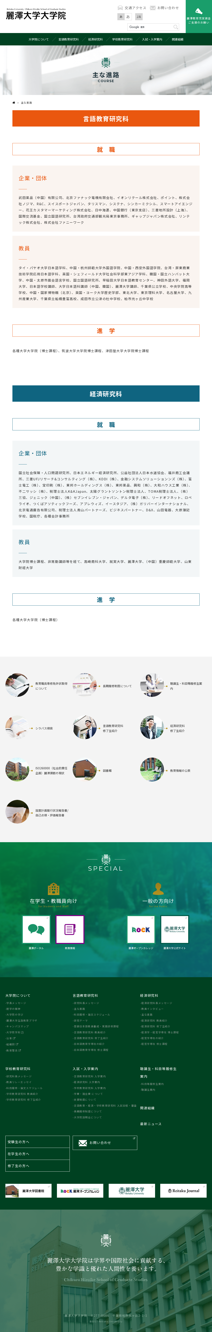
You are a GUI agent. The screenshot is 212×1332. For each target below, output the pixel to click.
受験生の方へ (19, 1141)
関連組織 (177, 39)
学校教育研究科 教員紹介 (22, 1093)
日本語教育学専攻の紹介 (89, 1043)
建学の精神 (13, 1008)
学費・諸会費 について (88, 1093)
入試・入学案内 (152, 39)
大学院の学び (14, 1014)
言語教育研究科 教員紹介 (90, 1032)
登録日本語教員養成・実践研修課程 (96, 1026)
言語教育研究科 (68, 39)
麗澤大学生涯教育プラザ (21, 1020)
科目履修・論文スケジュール (92, 1014)
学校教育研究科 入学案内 (90, 1088)
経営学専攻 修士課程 (154, 1043)
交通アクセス (136, 7)
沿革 (9, 1038)
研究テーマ (81, 1020)
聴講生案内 (148, 1089)
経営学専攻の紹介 (152, 1038)
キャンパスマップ (17, 1026)
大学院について (39, 39)
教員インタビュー (152, 1008)
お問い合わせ (168, 7)
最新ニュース (151, 1123)
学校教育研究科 (122, 39)
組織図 (10, 1044)
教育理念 (12, 1050)
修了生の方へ (19, 1165)
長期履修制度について (88, 1111)
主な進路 (79, 1008)
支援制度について (85, 1099)
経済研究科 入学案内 (87, 1082)
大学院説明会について (88, 1117)
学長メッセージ (16, 1003)
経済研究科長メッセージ (156, 1003)
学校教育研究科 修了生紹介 (23, 1099)
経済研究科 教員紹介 (154, 1020)
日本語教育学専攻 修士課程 (91, 1049)
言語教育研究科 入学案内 (90, 1076)
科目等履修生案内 (152, 1084)
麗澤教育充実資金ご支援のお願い (199, 20)
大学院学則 (13, 1032)
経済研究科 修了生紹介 (155, 1026)
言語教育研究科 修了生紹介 (91, 1038)
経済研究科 (95, 39)
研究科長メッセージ (86, 1003)
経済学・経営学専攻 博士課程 (160, 1032)
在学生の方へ (19, 1153)
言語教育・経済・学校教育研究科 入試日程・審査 (105, 1105)
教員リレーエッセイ (19, 1082)
